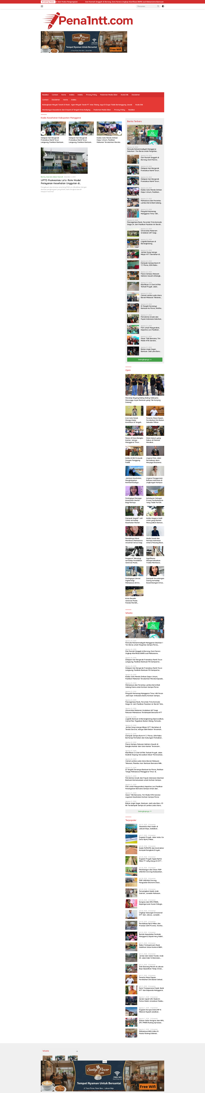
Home (63, 95)
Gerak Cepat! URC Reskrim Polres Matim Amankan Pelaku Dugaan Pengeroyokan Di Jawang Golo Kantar (151, 1000)
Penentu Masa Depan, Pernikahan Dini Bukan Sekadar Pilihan (155, 420)
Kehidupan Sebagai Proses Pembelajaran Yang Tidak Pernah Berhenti (154, 500)
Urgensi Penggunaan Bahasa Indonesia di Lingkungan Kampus (154, 480)
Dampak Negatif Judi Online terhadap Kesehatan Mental (133, 520)
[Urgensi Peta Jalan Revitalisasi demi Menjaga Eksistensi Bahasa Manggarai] (155, 451)
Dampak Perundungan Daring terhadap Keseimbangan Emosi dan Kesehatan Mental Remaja (155, 580)
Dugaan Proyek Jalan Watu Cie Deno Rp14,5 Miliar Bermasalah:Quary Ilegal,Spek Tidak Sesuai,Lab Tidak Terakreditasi (151, 838)
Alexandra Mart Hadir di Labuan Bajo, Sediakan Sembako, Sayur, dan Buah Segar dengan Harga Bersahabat (150, 827)
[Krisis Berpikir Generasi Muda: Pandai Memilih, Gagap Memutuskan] (134, 591)
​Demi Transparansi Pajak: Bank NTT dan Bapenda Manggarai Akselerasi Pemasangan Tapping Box (151, 989)
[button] (158, 6)
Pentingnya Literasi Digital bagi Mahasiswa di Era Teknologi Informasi (133, 580)
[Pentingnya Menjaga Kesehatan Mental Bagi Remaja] (134, 491)
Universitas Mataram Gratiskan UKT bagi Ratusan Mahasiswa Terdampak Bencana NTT (151, 232)
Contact (55, 95)
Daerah (49, 177)
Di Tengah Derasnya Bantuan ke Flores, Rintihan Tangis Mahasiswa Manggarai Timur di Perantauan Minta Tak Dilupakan (151, 307)
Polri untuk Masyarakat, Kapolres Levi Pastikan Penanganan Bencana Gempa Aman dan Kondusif (150, 329)
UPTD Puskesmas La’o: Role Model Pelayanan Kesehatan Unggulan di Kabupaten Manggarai (61, 183)
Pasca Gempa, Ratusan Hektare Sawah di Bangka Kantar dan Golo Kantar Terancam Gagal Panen (151, 275)
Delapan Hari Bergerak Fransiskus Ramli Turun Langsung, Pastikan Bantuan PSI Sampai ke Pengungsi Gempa (52, 140)
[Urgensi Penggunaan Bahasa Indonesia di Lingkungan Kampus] (155, 471)
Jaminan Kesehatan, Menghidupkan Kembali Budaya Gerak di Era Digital (133, 480)
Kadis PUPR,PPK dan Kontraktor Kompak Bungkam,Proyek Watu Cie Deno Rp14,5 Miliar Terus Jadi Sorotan (151, 849)
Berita (43, 177)
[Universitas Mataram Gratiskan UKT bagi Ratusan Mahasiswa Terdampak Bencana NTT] (133, 232)
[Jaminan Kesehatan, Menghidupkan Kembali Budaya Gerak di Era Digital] (134, 471)
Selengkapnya (144, 359)
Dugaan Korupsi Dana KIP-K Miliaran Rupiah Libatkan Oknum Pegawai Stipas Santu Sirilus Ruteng (150, 1011)
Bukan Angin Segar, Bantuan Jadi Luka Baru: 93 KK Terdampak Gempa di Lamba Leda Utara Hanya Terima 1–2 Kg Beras (151, 350)
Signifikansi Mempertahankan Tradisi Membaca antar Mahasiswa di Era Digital (154, 560)
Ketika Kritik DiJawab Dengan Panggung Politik (133, 460)
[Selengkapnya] (77, 1051)
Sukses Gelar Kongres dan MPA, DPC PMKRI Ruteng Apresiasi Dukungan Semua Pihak (151, 1021)
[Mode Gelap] (163, 6)
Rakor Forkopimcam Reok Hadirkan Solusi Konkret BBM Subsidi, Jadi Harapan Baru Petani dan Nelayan (150, 946)
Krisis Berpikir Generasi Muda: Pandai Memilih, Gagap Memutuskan (133, 600)
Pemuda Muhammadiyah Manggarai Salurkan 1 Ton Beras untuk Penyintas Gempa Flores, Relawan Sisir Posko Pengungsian (142, 150)
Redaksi (45, 95)
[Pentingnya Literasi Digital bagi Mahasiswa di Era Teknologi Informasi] (134, 571)
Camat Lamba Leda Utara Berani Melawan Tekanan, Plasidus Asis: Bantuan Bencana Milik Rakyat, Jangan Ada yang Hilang (151, 296)
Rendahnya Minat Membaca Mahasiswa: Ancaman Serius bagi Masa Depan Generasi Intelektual (134, 540)
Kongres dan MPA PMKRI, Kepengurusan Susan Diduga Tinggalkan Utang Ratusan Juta (150, 903)
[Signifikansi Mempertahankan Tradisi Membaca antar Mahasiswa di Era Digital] (155, 551)
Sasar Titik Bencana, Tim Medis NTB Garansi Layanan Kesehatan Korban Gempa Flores (150, 339)
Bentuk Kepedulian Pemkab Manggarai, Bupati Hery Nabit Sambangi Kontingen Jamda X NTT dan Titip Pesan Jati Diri (151, 935)
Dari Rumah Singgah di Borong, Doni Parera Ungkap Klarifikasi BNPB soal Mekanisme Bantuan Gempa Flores (73, 2)
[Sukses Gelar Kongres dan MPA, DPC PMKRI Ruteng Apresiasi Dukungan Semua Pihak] (131, 1022)
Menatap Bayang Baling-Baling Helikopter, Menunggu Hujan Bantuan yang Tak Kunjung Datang (143, 400)
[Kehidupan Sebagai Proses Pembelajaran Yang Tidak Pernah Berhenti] (155, 491)
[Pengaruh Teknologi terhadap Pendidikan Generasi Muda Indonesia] (134, 551)
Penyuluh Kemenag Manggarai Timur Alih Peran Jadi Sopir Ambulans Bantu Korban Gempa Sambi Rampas (151, 212)
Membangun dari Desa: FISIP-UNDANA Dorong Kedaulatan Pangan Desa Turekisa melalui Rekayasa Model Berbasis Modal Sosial (151, 871)
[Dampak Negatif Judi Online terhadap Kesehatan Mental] (134, 511)
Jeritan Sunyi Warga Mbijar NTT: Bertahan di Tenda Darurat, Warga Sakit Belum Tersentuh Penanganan (150, 253)
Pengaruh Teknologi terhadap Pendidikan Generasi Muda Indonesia (133, 560)
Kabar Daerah (58, 177)
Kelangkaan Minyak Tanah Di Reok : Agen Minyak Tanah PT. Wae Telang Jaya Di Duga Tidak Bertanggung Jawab (87, 105)
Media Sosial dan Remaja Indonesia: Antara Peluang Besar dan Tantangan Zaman (155, 540)
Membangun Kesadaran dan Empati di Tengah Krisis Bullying (66, 110)
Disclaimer (136, 95)
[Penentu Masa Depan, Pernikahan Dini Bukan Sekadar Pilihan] (155, 411)
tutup (104, 1062)
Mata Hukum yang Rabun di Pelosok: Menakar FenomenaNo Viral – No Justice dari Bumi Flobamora (154, 440)
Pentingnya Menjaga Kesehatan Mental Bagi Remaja (133, 500)
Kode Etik (124, 95)
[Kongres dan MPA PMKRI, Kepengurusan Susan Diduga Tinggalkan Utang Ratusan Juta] (131, 903)
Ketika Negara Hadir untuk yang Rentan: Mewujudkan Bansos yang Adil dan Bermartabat (154, 520)
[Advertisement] (102, 74)
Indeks (71, 95)
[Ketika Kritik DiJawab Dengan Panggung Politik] (134, 451)
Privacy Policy (91, 95)
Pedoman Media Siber (109, 95)
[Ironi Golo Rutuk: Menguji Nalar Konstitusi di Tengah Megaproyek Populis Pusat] (134, 411)
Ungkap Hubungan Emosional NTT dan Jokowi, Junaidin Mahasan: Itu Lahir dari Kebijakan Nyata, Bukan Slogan (151, 914)
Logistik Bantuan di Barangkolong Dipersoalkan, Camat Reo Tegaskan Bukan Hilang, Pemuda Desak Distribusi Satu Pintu (151, 242)
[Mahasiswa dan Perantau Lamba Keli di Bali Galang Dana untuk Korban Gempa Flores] (133, 202)
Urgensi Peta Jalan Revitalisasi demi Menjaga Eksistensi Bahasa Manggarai (153, 460)
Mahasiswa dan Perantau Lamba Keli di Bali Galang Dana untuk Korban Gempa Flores (151, 202)
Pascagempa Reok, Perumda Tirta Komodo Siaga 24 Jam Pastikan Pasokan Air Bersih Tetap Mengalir (144, 223)
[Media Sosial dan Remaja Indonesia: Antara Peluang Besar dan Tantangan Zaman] (155, 531)
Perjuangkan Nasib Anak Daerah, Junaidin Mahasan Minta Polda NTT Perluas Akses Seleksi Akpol (151, 892)
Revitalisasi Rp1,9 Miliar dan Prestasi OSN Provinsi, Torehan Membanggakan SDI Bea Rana (151, 924)
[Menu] (42, 6)
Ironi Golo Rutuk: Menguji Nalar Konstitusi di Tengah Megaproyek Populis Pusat (133, 420)
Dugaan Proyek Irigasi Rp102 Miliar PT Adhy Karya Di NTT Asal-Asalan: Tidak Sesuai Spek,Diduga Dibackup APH (150, 860)
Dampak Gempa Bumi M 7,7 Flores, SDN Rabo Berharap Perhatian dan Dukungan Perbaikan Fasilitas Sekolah (150, 264)
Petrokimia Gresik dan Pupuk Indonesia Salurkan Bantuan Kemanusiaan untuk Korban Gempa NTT (151, 318)
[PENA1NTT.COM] (87, 20)
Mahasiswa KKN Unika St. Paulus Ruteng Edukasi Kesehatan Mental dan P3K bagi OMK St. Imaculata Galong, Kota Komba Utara (151, 1032)
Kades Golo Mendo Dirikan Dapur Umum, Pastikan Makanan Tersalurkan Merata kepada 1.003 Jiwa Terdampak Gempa (109, 140)
